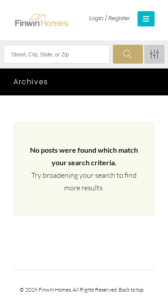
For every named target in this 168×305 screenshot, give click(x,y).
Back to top (131, 289)
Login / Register (109, 18)
